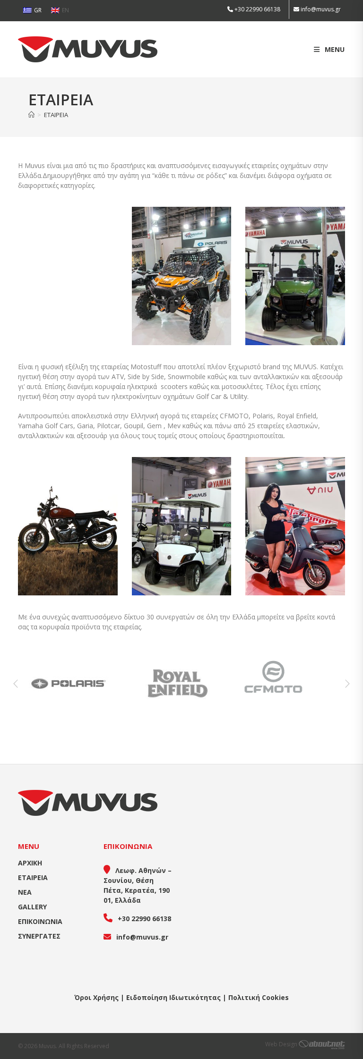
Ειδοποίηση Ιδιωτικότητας (173, 997)
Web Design (282, 1044)
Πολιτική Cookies (258, 997)
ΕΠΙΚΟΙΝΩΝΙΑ (40, 921)
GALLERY (32, 906)
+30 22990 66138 (256, 9)
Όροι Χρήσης (96, 997)
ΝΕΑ (25, 892)
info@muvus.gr (321, 9)
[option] (72, 684)
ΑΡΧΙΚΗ (30, 862)
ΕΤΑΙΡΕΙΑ (56, 114)
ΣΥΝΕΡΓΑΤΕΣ (39, 936)
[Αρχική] (31, 114)
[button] (15, 683)
